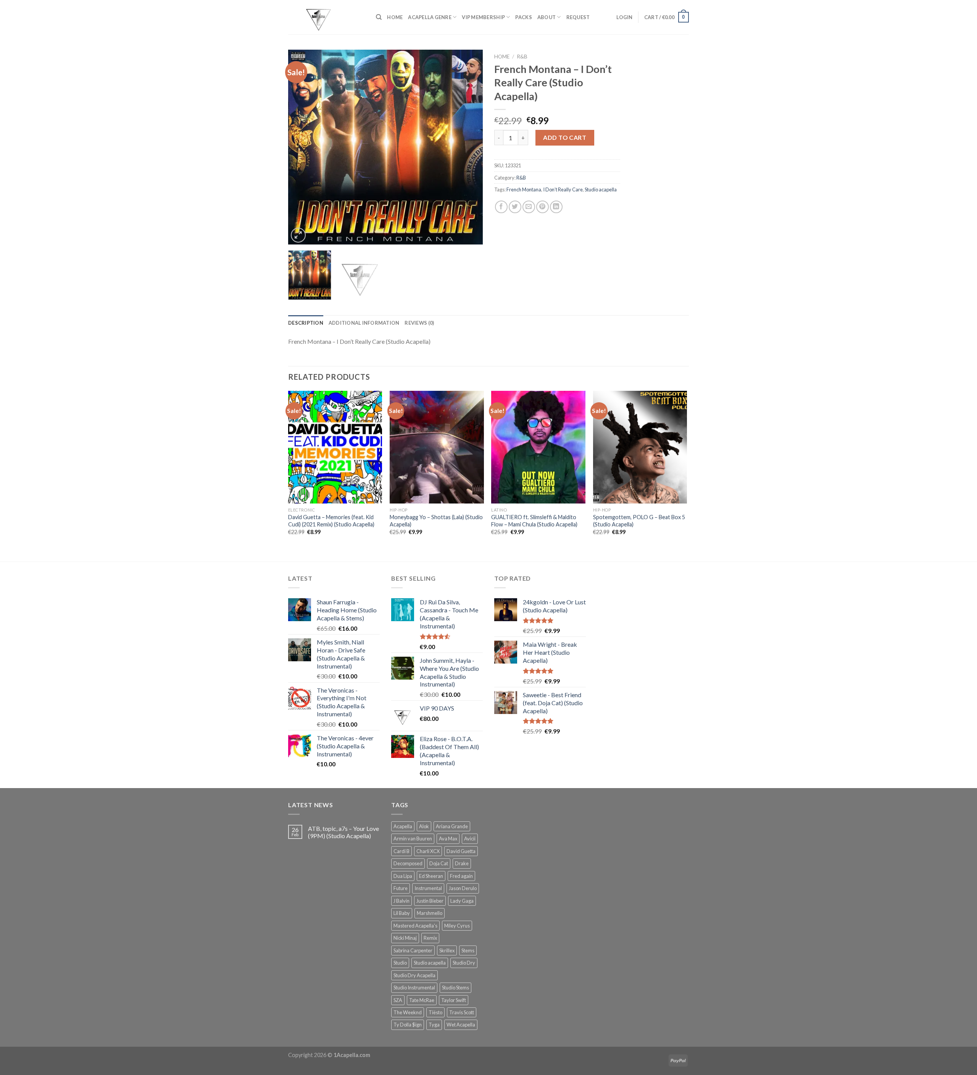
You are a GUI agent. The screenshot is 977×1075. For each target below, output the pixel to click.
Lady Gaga (462, 901)
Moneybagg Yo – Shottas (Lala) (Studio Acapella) (436, 521)
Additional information (364, 323)
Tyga (434, 1025)
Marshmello (429, 913)
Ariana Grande (452, 826)
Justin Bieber (429, 901)
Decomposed (407, 863)
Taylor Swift (453, 1000)
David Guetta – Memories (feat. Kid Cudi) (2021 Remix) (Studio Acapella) (331, 521)
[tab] (305, 322)
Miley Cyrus (457, 926)
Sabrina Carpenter (412, 950)
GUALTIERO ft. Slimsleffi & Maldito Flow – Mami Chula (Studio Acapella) (534, 521)
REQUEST (578, 17)
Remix (430, 938)
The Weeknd (407, 1012)
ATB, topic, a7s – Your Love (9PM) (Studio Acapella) (343, 832)
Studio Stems (455, 987)
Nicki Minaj (405, 938)
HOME (395, 17)
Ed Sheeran (431, 876)
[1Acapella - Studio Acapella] (326, 17)
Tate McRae (421, 1000)
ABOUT (546, 17)
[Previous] (301, 147)
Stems (467, 950)
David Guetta (461, 851)
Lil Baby (401, 913)
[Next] (469, 147)
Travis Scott (461, 1012)
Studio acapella (601, 189)
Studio (400, 963)
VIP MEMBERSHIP (483, 17)
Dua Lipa (402, 876)
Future (400, 888)
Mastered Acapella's (415, 926)
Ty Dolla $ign (407, 1025)
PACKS (523, 17)
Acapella (402, 826)
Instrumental (428, 888)
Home (501, 56)
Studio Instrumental (414, 987)
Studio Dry (464, 963)
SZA (397, 1000)
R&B (522, 56)
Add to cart (564, 137)
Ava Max (448, 838)
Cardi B (401, 851)
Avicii (470, 838)
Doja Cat (438, 863)
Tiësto (435, 1012)
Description (305, 323)
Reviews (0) (419, 323)
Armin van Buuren (412, 838)
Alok (424, 826)
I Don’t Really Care (563, 189)
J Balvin (401, 901)
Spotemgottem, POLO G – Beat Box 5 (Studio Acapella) (639, 521)
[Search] (379, 17)
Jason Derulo (463, 888)
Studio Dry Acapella (414, 975)
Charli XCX (428, 851)
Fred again (461, 876)
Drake (462, 863)
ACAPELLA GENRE (429, 17)
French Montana (523, 189)
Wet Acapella (461, 1025)
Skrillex (447, 950)
